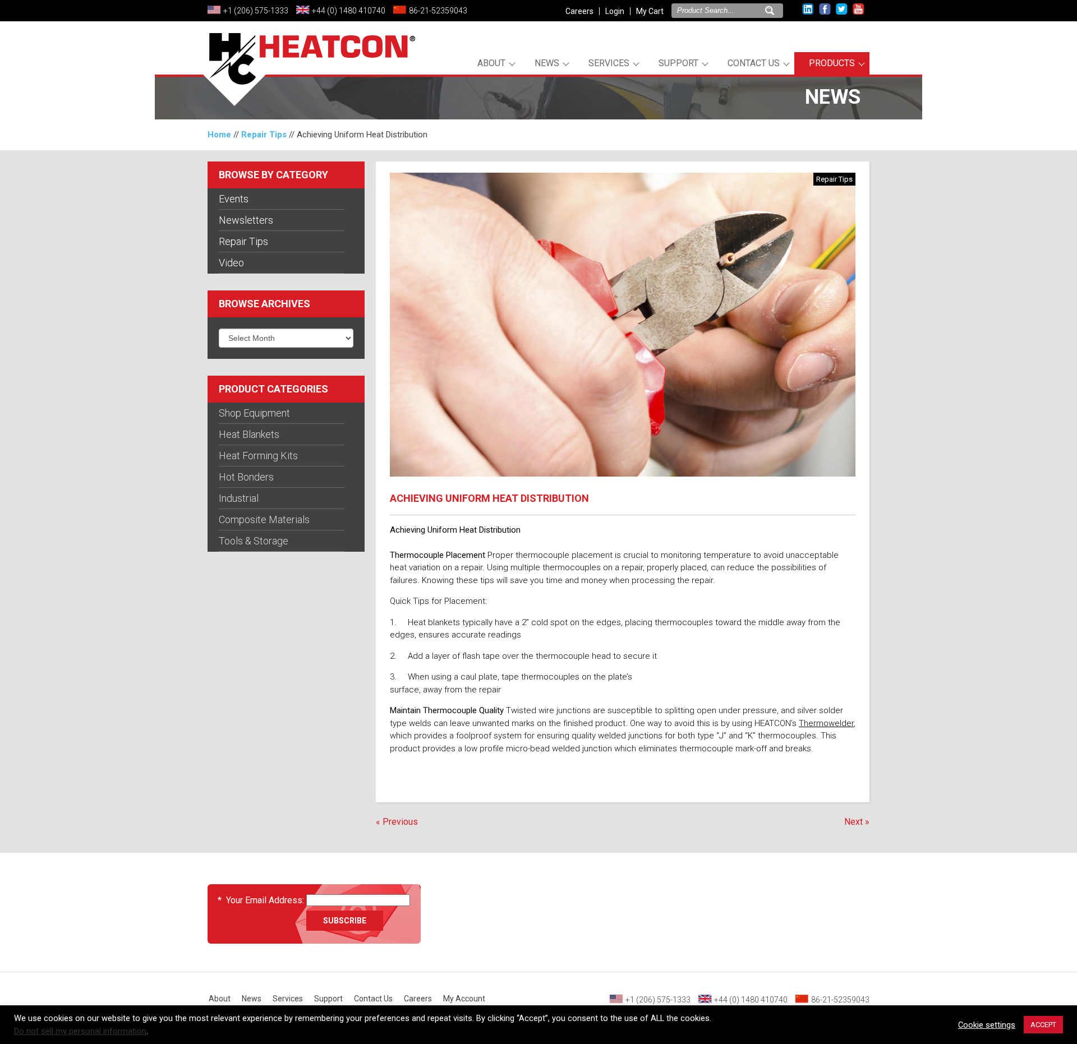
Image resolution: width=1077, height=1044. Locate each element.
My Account (464, 998)
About (491, 63)
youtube (858, 9)
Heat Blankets (249, 434)
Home (219, 135)
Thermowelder (826, 723)
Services (608, 63)
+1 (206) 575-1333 (255, 10)
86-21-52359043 (438, 10)
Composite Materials (264, 519)
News (547, 63)
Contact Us (754, 63)
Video (231, 263)
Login (614, 11)
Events (233, 199)
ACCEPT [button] (1043, 1024)
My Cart (650, 11)
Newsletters (246, 220)
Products (832, 63)
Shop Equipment (254, 413)
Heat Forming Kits (258, 455)
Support (678, 63)
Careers (579, 11)
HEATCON (308, 72)
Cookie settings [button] (986, 1025)
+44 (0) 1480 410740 (348, 10)
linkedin (808, 9)
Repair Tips (264, 135)
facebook (825, 9)
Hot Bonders (246, 477)
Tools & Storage (253, 541)
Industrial (239, 498)
